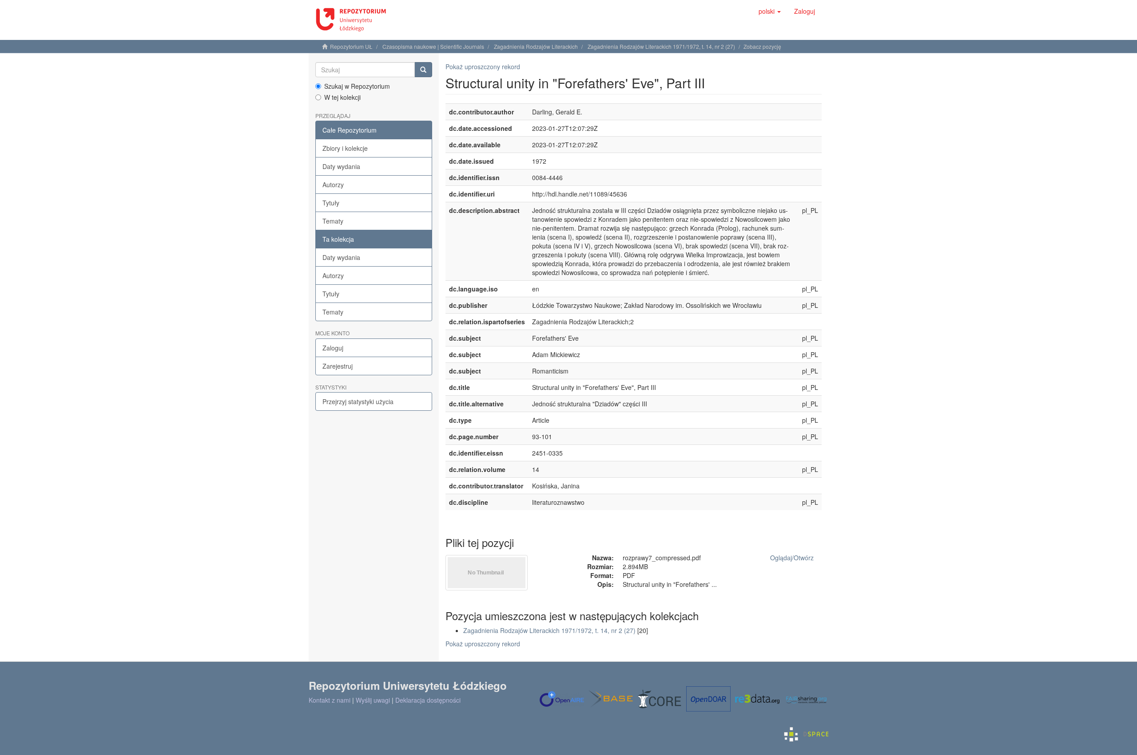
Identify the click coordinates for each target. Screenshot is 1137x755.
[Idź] (423, 69)
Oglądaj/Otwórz (792, 557)
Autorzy (333, 184)
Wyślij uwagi (373, 700)
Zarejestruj (337, 366)
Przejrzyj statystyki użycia (358, 401)
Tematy (332, 220)
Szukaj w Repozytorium (357, 86)
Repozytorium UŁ (351, 46)
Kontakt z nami (329, 700)
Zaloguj (332, 347)
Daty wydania (341, 166)
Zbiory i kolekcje (345, 148)
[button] (769, 11)
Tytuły (330, 202)
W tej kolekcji (342, 97)
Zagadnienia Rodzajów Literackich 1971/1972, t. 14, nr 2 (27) (661, 46)
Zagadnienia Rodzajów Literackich (536, 46)
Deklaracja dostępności (428, 700)
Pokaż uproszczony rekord (482, 66)
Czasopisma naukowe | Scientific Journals (433, 46)
